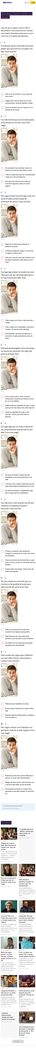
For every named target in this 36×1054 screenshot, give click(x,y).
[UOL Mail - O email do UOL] (26, 3)
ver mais (17, 1041)
